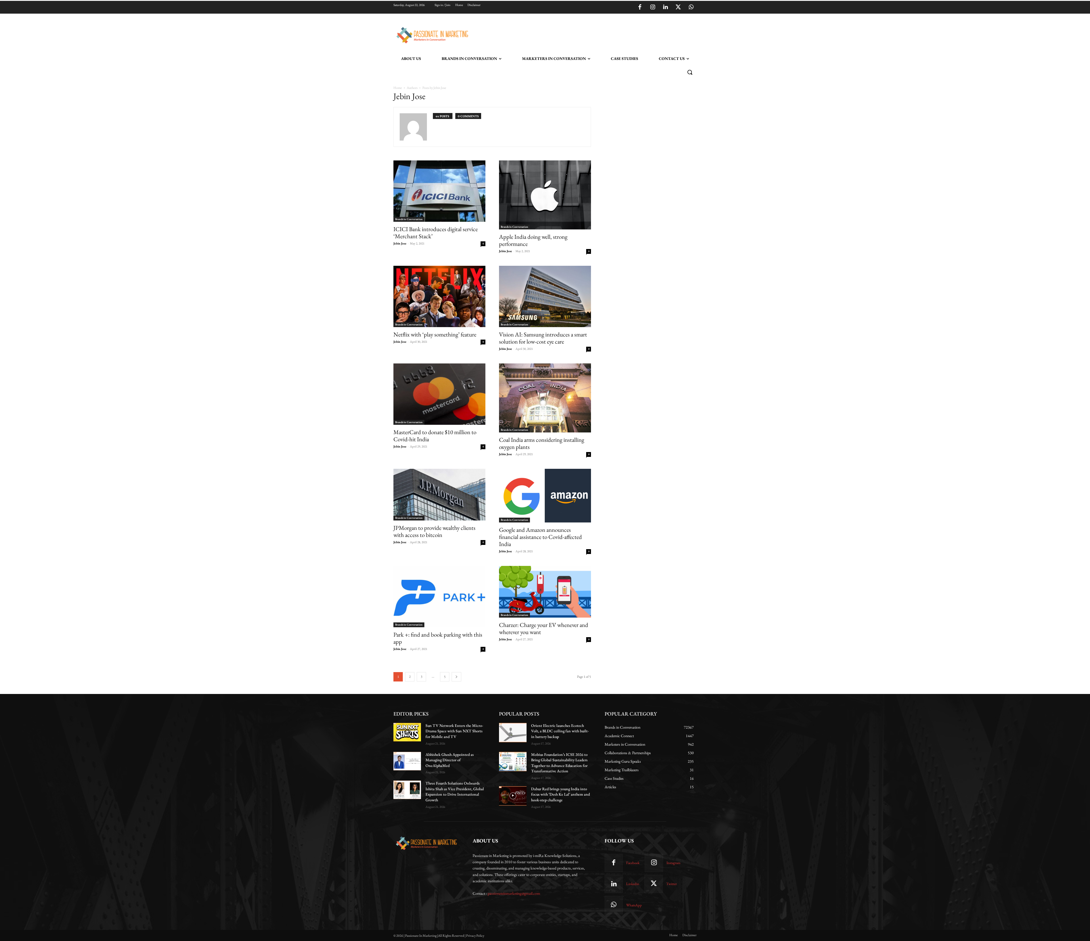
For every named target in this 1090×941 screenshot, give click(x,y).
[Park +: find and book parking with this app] (439, 596)
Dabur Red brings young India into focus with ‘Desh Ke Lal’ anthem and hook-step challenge (560, 794)
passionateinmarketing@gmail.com (514, 893)
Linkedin (632, 883)
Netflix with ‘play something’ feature (434, 334)
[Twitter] (678, 7)
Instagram (673, 862)
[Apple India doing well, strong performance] (545, 194)
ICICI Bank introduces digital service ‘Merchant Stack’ (435, 232)
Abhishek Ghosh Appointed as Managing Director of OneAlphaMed (449, 760)
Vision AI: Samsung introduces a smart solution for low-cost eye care (543, 338)
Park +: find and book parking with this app (437, 638)
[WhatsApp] (691, 7)
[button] (690, 72)
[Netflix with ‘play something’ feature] (439, 296)
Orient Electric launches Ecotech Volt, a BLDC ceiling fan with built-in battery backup (560, 731)
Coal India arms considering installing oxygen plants (541, 443)
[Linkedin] (665, 7)
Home (397, 87)
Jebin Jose (399, 243)
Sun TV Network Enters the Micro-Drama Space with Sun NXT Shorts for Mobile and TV (454, 731)
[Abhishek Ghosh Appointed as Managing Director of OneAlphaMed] (407, 761)
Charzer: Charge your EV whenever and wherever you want (543, 628)
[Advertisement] (574, 34)
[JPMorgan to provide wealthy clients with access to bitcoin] (439, 494)
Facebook (633, 862)
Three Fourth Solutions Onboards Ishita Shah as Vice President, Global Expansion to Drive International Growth (454, 791)
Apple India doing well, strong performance (533, 240)
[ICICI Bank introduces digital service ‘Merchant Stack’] (439, 191)
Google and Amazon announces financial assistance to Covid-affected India (540, 537)
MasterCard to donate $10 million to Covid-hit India (434, 435)
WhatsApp (634, 905)
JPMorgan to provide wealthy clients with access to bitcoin (434, 531)
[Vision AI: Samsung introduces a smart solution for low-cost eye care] (545, 296)
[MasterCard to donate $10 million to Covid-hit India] (439, 394)
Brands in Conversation (409, 219)
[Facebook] (639, 7)
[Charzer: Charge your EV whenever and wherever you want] (545, 592)
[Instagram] (652, 7)
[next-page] (456, 676)
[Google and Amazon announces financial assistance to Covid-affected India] (545, 495)
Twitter (671, 883)
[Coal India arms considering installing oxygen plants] (545, 397)
